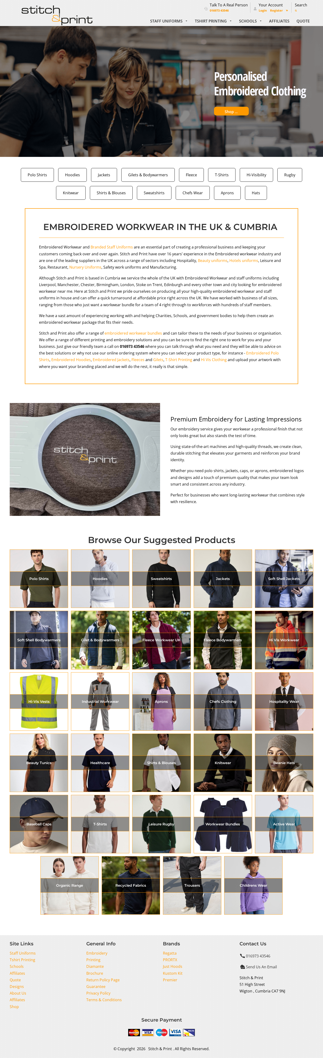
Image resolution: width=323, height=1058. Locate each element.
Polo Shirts (37, 174)
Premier (170, 980)
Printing (93, 959)
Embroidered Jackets (111, 359)
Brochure (94, 973)
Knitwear (71, 192)
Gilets (158, 359)
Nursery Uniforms (85, 267)
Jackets (104, 174)
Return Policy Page (103, 980)
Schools (17, 966)
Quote (15, 980)
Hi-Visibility (256, 174)
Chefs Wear (193, 192)
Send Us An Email (261, 966)
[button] (169, 20)
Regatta (170, 953)
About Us (18, 993)
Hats (256, 192)
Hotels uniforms (243, 260)
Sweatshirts (154, 192)
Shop (14, 1006)
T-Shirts (222, 174)
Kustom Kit (173, 973)
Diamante (95, 966)
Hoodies (72, 174)
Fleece (191, 174)
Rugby (289, 174)
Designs (17, 986)
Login (263, 11)
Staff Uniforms (23, 953)
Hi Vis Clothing (214, 359)
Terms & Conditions (104, 999)
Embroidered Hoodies (71, 359)
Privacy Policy (98, 993)
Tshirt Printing (22, 959)
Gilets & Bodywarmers (148, 174)
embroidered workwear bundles (133, 333)
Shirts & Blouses (111, 192)
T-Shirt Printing (178, 359)
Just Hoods (172, 966)
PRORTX (170, 959)
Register (276, 11)
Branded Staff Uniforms (112, 247)
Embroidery (96, 953)
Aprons (227, 192)
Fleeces (137, 359)
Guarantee (95, 986)
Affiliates (17, 973)
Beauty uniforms (212, 260)
